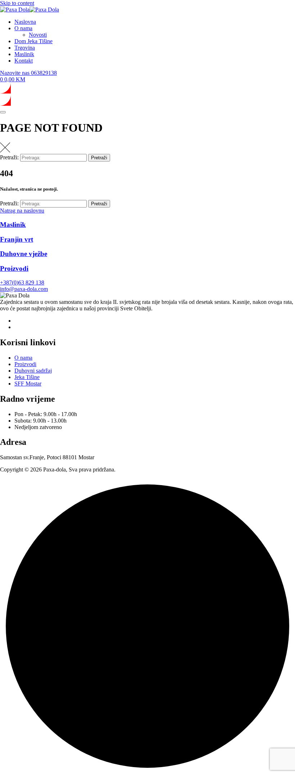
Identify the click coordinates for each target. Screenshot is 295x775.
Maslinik (24, 54)
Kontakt (23, 61)
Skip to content (17, 3)
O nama (23, 28)
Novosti (38, 35)
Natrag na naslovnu (22, 211)
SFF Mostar (27, 383)
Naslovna (25, 22)
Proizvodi (25, 364)
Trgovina (24, 48)
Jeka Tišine (27, 377)
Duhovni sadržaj (33, 371)
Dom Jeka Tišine (33, 41)
